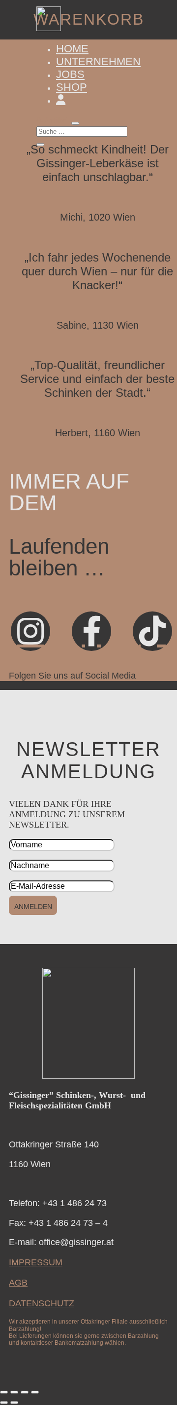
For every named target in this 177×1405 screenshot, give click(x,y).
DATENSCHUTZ (41, 1303)
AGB (18, 1283)
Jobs (70, 74)
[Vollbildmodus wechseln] (14, 1392)
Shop (71, 87)
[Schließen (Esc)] (35, 1392)
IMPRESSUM (35, 1262)
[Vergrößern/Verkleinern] (4, 1392)
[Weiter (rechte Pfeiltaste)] (14, 1402)
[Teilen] (25, 1392)
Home (72, 48)
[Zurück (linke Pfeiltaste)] (4, 1402)
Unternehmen (98, 61)
